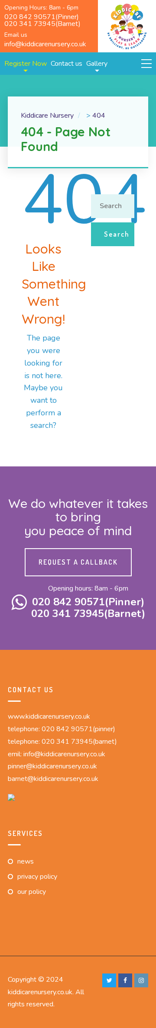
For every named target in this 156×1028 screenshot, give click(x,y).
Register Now (25, 63)
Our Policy (31, 891)
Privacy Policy (37, 876)
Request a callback (78, 562)
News (25, 861)
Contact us (66, 63)
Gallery (96, 63)
